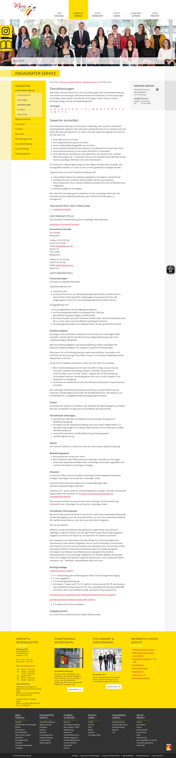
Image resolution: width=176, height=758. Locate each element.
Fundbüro (21, 109)
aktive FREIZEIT (154, 14)
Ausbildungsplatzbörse (72, 740)
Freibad (139, 722)
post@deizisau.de (141, 98)
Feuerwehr (20, 124)
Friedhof (19, 129)
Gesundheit (68, 745)
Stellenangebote (22, 153)
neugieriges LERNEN (136, 14)
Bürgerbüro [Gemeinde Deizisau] (64, 224)
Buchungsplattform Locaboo (146, 740)
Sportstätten (141, 725)
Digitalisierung (69, 730)
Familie (90, 722)
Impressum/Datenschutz (111, 756)
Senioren (91, 725)
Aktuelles (18, 722)
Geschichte (19, 738)
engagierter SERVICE (78, 14)
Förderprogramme (23, 139)
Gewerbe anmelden (62, 209)
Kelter (138, 735)
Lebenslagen (22, 100)
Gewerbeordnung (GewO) (61, 570)
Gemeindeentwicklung (72, 725)
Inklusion (91, 732)
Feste (90, 727)
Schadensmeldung (23, 144)
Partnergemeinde (21, 740)
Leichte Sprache (157, 756)
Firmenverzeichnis (70, 743)
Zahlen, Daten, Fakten (23, 735)
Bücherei (115, 730)
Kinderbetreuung (118, 722)
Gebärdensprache (142, 756)
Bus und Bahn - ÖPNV (71, 727)
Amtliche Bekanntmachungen (25, 725)
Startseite (25, 11)
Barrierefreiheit (128, 756)
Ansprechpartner (24, 95)
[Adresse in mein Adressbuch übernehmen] (157, 90)
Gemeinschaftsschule (119, 725)
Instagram (19, 748)
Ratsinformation (140, 668)
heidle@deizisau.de (64, 246)
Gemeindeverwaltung (25, 90)
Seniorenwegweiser (142, 659)
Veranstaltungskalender (23, 745)
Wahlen (18, 727)
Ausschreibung (22, 148)
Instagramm (6, 31)
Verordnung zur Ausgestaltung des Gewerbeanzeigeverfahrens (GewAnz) (83, 594)
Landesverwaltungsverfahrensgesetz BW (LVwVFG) (72, 599)
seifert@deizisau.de (64, 265)
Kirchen (66, 748)
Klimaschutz (68, 732)
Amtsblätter (138, 665)
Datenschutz (22, 114)
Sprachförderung (118, 727)
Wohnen (67, 722)
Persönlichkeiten (21, 732)
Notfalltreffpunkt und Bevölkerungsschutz (71, 736)
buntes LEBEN (116, 14)
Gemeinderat (20, 730)
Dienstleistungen (24, 105)
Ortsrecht (19, 134)
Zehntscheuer (141, 732)
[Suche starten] (160, 60)
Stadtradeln (140, 745)
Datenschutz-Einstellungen (89, 756)
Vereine (139, 727)
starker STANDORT (97, 14)
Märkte (90, 730)
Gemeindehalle (141, 730)
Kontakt (75, 756)
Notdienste (138, 671)
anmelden (162, 25)
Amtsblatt (6, 45)
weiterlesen (74, 689)
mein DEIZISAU (59, 14)
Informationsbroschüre (143, 649)
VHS (113, 732)
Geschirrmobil (141, 738)
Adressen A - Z (139, 675)
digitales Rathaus (23, 119)
